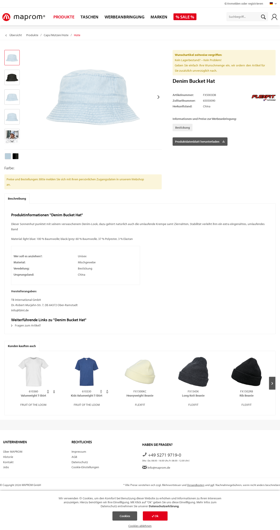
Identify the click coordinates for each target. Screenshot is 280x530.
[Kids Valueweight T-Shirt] (86, 371)
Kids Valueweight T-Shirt (86, 395)
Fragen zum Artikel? (27, 325)
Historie (8, 457)
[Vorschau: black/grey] (12, 77)
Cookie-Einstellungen (85, 467)
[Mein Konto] (274, 16)
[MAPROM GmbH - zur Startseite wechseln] (23, 17)
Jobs (6, 467)
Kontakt (8, 462)
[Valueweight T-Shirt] (33, 371)
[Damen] (48, 391)
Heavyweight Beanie (139, 395)
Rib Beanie (247, 395)
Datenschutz (80, 462)
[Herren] (101, 391)
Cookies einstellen (124, 517)
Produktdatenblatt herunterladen (197, 142)
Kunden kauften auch (22, 346)
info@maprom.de (158, 468)
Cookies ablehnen (140, 526)
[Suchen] (263, 16)
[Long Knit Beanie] (193, 371)
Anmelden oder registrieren (244, 3)
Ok (156, 516)
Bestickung (182, 127)
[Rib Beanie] (246, 371)
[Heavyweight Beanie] (140, 371)
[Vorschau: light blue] (12, 57)
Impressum (79, 452)
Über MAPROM (12, 452)
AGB (74, 457)
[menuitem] (247, 16)
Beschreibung (17, 198)
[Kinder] (54, 391)
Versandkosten (195, 485)
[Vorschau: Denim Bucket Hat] (12, 97)
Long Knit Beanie (193, 395)
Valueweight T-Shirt (33, 395)
